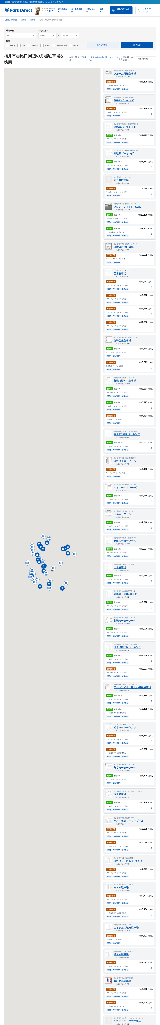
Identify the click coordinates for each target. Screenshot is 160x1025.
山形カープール (122, 514)
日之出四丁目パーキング (127, 647)
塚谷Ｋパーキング (124, 100)
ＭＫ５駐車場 (121, 887)
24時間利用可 (61, 45)
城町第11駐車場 (122, 981)
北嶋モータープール (125, 620)
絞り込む (137, 45)
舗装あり (76, 45)
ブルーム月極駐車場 (125, 73)
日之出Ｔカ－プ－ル (125, 461)
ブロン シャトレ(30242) (128, 206)
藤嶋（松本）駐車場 (125, 380)
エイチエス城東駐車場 (126, 927)
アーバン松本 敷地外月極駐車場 (132, 687)
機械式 (47, 45)
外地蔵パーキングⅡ (125, 126)
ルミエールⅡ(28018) (125, 487)
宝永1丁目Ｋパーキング (127, 434)
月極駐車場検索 (11, 20)
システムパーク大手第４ (127, 1021)
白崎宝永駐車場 (122, 340)
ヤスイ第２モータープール (129, 820)
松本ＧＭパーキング (125, 727)
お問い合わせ (90, 10)
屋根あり (35, 45)
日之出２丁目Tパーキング (128, 861)
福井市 (33, 20)
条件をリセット (103, 45)
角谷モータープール (125, 767)
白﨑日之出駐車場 (124, 246)
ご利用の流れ (62, 10)
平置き (13, 45)
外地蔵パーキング (124, 153)
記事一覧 (102, 10)
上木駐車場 (120, 567)
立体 (23, 45)
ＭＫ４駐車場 (121, 954)
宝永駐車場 (120, 273)
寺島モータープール (125, 540)
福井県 (23, 20)
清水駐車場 (120, 794)
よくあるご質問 (76, 10)
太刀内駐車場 (121, 180)
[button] (53, 568)
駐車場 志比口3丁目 (126, 594)
